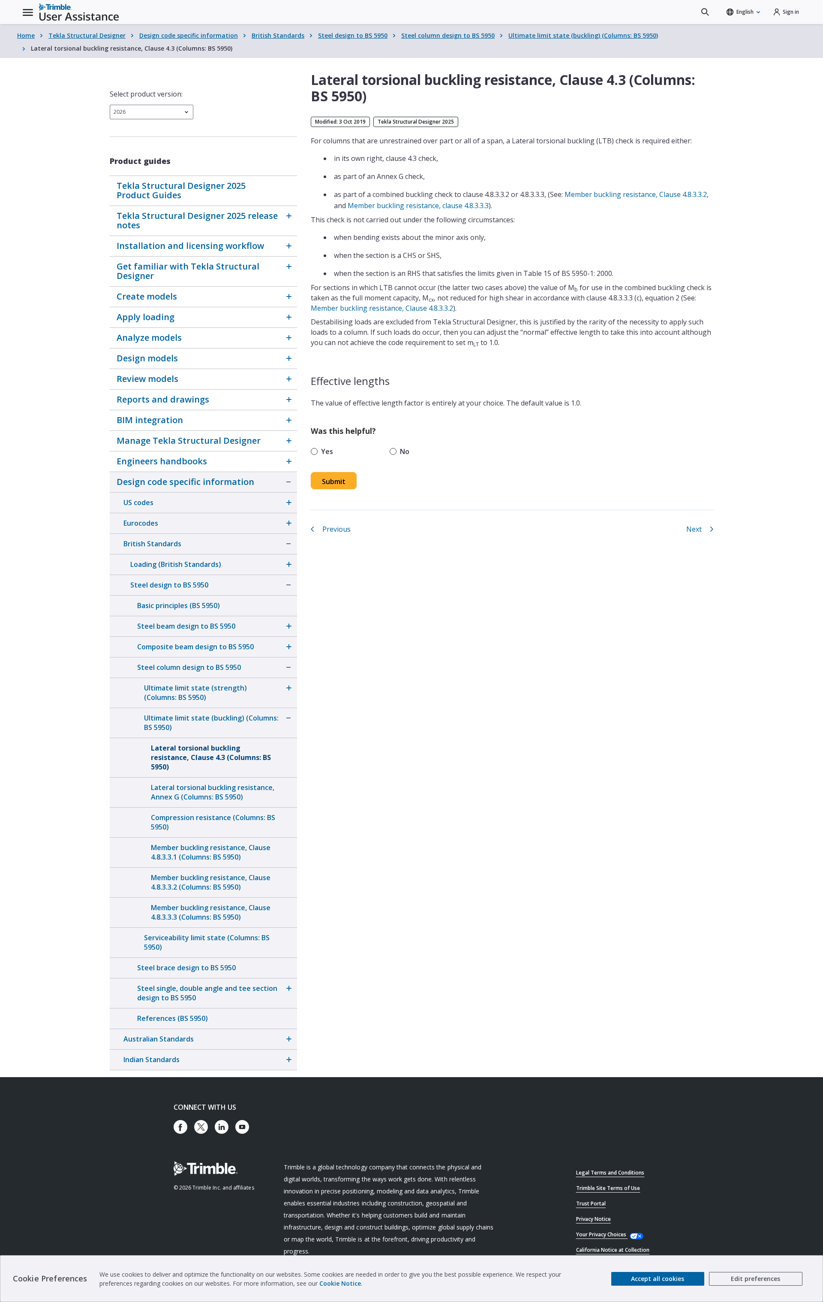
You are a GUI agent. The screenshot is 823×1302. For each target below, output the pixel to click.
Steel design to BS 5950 (352, 35)
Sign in (791, 11)
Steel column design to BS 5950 (448, 35)
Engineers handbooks (162, 461)
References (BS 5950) (172, 1018)
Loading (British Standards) (175, 564)
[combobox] (151, 112)
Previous (336, 529)
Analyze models (149, 337)
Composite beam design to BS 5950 (195, 646)
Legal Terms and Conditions (610, 1172)
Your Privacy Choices (602, 1234)
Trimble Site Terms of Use (608, 1188)
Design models (147, 358)
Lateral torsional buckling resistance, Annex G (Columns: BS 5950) (212, 792)
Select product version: (146, 94)
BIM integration (150, 420)
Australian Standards (158, 1039)
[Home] (79, 12)
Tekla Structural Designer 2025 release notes (197, 220)
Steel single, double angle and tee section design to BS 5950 (207, 993)
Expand (288, 215)
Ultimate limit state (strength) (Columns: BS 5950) (195, 692)
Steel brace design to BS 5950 (186, 967)
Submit (333, 481)
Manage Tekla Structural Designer (189, 440)
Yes (327, 451)
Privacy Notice (593, 1219)
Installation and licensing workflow (190, 245)
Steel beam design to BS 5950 (186, 626)
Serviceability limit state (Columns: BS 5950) (207, 942)
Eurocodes (140, 523)
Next (694, 529)
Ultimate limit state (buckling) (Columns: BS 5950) (583, 35)
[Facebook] (180, 1127)
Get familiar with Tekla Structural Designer (188, 271)
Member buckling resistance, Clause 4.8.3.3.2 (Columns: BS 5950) (210, 882)
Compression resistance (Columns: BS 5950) (213, 822)
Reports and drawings (163, 399)
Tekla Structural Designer (87, 35)
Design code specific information (188, 35)
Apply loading (145, 317)
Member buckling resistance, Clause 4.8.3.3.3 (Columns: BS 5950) (210, 912)
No (404, 451)
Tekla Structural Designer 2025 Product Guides (181, 190)
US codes (138, 502)
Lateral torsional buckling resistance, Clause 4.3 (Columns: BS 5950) (211, 757)
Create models (147, 296)
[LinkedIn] (221, 1127)
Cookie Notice (340, 1283)
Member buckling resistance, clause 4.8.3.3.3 (418, 205)
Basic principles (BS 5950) (178, 605)
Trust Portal (591, 1203)
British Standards (278, 35)
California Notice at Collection (613, 1250)
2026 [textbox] (120, 111)
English (745, 11)
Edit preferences (755, 1279)
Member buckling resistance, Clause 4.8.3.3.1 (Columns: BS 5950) (210, 852)
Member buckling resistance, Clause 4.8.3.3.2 (636, 194)
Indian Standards (151, 1059)
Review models (147, 379)
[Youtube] (242, 1127)
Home (26, 35)
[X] (201, 1127)
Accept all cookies (657, 1279)
